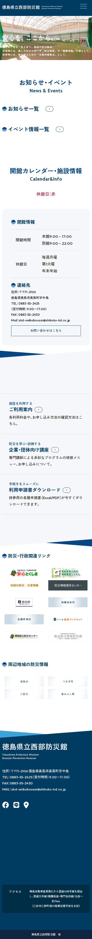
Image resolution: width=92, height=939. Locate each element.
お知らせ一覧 (23, 109)
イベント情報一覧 (28, 129)
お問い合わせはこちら (46, 331)
